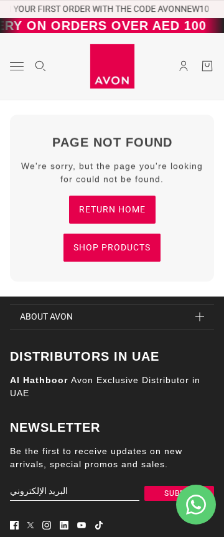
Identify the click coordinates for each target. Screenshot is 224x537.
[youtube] (81, 525)
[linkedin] (64, 525)
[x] (30, 525)
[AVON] (112, 66)
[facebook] (14, 525)
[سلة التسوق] (207, 66)
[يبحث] (40, 66)
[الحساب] (183, 66)
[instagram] (47, 525)
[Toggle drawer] (17, 66)
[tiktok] (99, 525)
